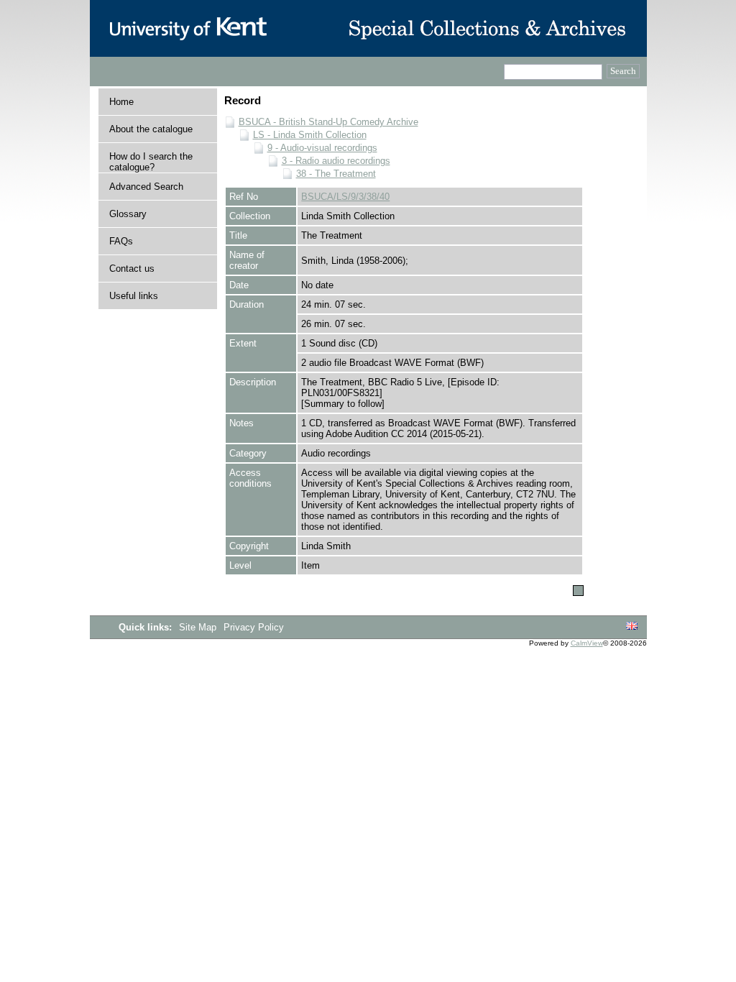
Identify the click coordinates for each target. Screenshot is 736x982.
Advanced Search (146, 186)
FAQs (121, 241)
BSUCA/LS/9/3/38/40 (345, 196)
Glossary (128, 213)
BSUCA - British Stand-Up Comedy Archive (328, 121)
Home (121, 101)
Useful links (133, 295)
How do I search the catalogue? (151, 162)
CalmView (587, 643)
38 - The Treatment (336, 173)
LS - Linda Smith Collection (310, 134)
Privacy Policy (254, 627)
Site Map (199, 627)
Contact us (132, 268)
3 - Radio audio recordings (336, 160)
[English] (632, 626)
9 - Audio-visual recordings (322, 147)
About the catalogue (151, 129)
